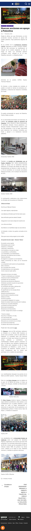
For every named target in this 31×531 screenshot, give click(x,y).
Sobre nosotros (12, 519)
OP (3, 46)
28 (4, 46)
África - (17, 523)
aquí (15, 328)
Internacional (10, 25)
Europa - (21, 523)
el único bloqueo (12, 380)
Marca (22, 517)
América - (10, 523)
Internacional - (4, 523)
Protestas (10, 478)
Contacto (21, 519)
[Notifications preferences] (3, 528)
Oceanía (26, 523)
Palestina (6, 478)
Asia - (14, 523)
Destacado (3, 25)
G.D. (2, 33)
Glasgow (5, 331)
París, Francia (7, 400)
